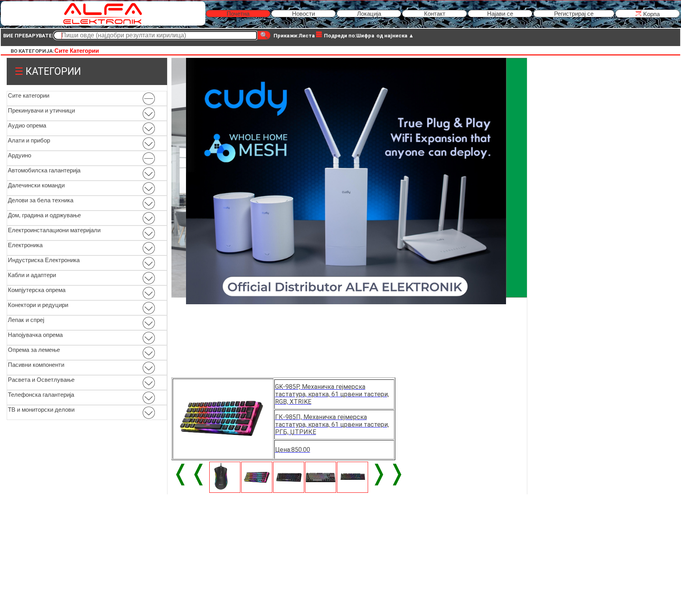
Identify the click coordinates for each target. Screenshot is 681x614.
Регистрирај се (574, 13)
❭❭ (388, 472)
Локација (369, 13)
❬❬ (189, 472)
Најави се (500, 13)
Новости (303, 13)
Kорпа (651, 14)
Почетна (238, 13)
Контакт (434, 13)
